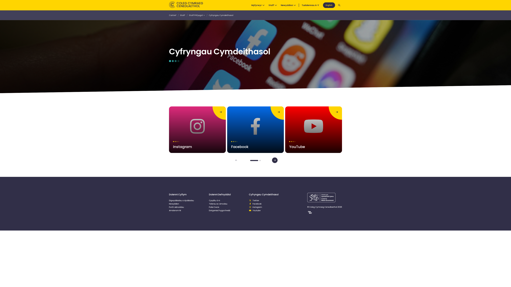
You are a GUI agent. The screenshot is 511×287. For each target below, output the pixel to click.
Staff (271, 5)
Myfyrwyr (256, 5)
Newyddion (287, 5)
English (329, 5)
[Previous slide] (236, 160)
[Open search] (339, 5)
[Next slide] (275, 160)
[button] (309, 213)
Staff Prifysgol (196, 15)
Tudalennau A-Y (310, 5)
